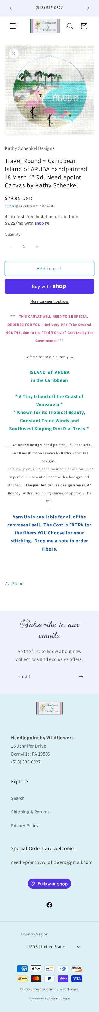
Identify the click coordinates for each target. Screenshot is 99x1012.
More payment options (49, 301)
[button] (13, 26)
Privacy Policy (24, 825)
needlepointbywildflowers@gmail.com (51, 862)
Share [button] (18, 584)
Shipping (11, 206)
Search (18, 798)
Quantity (13, 234)
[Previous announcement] (11, 8)
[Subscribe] (81, 677)
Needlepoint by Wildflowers (56, 989)
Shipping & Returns (30, 812)
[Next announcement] (88, 8)
